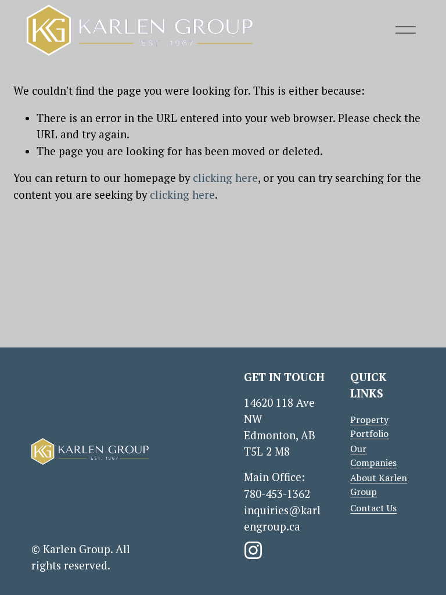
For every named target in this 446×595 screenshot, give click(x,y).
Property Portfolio (369, 426)
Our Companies (373, 455)
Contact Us (373, 507)
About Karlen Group (378, 484)
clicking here (225, 178)
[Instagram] (253, 550)
